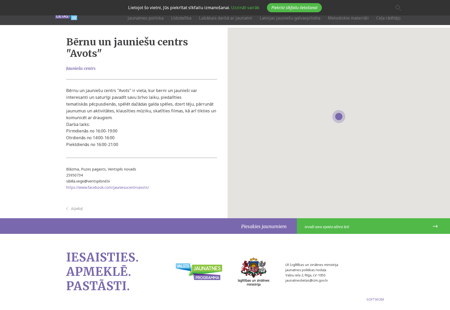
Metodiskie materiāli (348, 18)
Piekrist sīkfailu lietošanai (294, 7)
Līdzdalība (181, 18)
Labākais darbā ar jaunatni (225, 18)
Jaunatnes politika (146, 18)
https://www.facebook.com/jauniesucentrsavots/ (107, 187)
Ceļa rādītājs (388, 18)
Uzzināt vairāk (244, 7)
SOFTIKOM (375, 299)
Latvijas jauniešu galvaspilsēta (290, 18)
